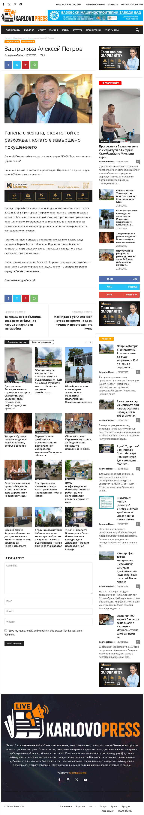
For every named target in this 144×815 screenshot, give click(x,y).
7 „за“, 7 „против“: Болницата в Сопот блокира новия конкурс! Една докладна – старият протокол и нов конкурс (77, 539)
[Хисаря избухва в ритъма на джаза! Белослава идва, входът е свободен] (18, 423)
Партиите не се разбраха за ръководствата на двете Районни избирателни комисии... (126, 257)
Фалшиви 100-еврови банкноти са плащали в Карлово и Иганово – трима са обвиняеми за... (128, 626)
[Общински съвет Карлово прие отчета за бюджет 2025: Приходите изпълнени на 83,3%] (78, 423)
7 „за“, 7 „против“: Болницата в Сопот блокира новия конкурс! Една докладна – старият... (128, 455)
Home (7, 38)
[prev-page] (86, 342)
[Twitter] (15, 4)
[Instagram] (9, 4)
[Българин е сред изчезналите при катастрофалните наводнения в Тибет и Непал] (48, 470)
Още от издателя (41, 342)
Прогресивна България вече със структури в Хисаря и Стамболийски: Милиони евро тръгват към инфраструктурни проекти (17, 397)
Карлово (29, 30)
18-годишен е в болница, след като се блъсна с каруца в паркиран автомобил (22, 322)
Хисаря (53, 30)
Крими (65, 30)
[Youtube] (21, 4)
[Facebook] (3, 4)
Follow (132, 286)
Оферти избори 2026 (132, 4)
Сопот (42, 30)
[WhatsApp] (34, 65)
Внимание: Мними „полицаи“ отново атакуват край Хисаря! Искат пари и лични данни (127, 508)
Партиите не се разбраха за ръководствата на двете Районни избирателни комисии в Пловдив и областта (48, 445)
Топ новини (13, 30)
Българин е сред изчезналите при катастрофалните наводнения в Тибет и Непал (48, 489)
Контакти (113, 4)
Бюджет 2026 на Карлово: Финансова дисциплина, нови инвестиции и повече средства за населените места (17, 538)
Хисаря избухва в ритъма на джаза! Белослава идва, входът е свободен (15, 440)
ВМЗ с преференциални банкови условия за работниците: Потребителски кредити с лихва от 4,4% (77, 492)
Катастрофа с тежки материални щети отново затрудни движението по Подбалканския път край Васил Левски (127, 567)
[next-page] (90, 342)
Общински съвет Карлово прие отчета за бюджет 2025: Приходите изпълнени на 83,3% (78, 442)
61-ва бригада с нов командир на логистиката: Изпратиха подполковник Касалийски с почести (78, 394)
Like (135, 278)
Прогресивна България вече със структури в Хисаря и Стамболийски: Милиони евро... (118, 151)
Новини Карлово (95, 4)
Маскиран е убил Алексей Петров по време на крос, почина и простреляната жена (73, 322)
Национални (19, 38)
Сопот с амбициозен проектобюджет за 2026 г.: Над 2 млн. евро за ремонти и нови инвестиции (17, 489)
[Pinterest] (25, 65)
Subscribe (131, 294)
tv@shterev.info (77, 772)
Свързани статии (17, 342)
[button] (137, 30)
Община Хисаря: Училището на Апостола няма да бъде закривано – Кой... (126, 196)
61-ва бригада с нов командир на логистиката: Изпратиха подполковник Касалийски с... (126, 217)
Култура (77, 30)
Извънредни (93, 30)
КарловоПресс (15, 55)
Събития (9, 382)
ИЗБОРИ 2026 (111, 30)
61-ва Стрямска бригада (77, 382)
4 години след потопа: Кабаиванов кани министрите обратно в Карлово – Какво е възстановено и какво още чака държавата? (48, 538)
